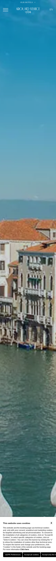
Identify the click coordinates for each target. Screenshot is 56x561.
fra (51, 24)
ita (51, 20)
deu (51, 28)
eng (51, 16)
